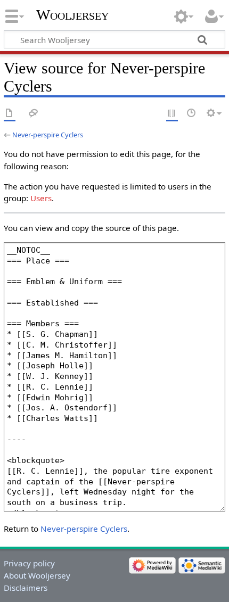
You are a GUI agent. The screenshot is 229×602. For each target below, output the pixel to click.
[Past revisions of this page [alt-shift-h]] (192, 114)
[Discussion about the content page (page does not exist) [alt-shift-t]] (33, 114)
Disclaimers (25, 587)
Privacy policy (29, 563)
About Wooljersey (37, 575)
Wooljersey (72, 14)
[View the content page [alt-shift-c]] (9, 114)
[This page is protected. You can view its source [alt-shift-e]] (172, 114)
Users (41, 198)
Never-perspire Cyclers (47, 134)
